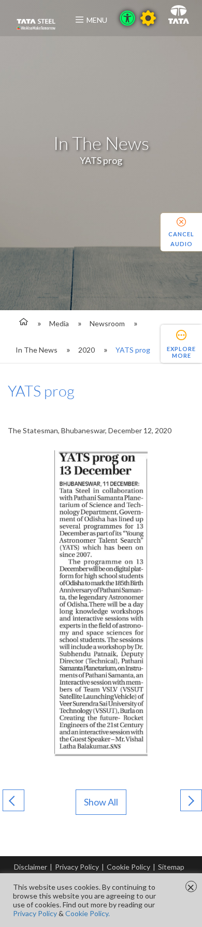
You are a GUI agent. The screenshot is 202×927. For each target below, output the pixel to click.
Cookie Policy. (87, 913)
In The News (36, 349)
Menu (96, 20)
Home (22, 323)
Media (59, 323)
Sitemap (171, 866)
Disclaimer (30, 866)
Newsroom (107, 323)
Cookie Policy (128, 866)
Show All (101, 802)
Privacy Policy (77, 866)
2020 (86, 349)
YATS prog (133, 349)
